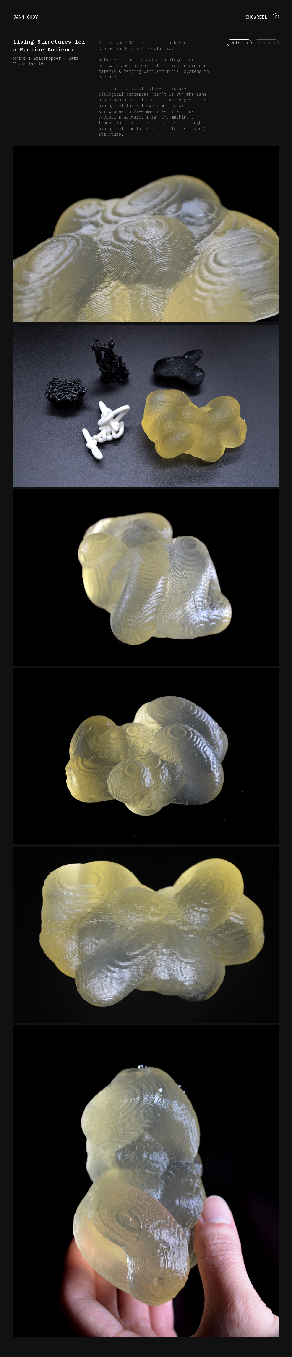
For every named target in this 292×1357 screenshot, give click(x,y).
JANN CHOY (25, 16)
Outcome (239, 42)
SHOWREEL (256, 16)
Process (266, 42)
